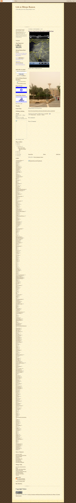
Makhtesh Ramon (19, 320)
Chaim (17, 217)
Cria (16, 227)
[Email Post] (49, 113)
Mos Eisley (18, 333)
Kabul (17, 305)
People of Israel (18, 361)
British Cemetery (18, 200)
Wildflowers (18, 435)
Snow (17, 406)
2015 (18, 144)
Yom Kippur (18, 446)
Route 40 (17, 390)
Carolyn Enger (18, 210)
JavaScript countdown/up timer (21, 471)
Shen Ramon (18, 403)
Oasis (17, 345)
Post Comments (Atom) (38, 157)
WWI (17, 441)
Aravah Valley (18, 172)
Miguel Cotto (18, 329)
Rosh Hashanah (18, 387)
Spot (16, 410)
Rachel (17, 373)
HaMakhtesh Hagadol (19, 277)
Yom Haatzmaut (18, 443)
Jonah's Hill (18, 302)
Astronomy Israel (19, 176)
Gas (16, 265)
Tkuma (17, 424)
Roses (17, 384)
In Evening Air (18, 294)
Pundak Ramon (18, 366)
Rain (16, 374)
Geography (18, 269)
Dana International (19, 228)
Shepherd (17, 404)
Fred (16, 264)
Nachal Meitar (18, 337)
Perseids (17, 363)
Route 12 (17, 389)
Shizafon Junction (19, 405)
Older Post (58, 154)
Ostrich (17, 351)
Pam (16, 357)
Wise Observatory (19, 439)
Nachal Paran (18, 338)
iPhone (17, 296)
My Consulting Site (19, 458)
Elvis (16, 249)
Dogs (17, 234)
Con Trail (17, 225)
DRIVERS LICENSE (19, 237)
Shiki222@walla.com (19, 62)
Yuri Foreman (18, 448)
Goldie (17, 273)
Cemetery (17, 213)
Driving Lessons (18, 239)
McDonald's (18, 324)
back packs (18, 180)
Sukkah (17, 413)
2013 (18, 151)
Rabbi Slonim (18, 369)
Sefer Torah (18, 398)
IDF (16, 293)
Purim (17, 367)
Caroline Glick (18, 209)
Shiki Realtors (21, 57)
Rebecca (17, 379)
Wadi (17, 432)
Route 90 (17, 391)
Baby (17, 178)
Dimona (17, 230)
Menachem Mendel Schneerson (21, 325)
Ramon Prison (18, 376)
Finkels (17, 257)
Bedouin (17, 187)
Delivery (17, 229)
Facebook (17, 255)
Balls (16, 181)
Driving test (18, 240)
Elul (16, 248)
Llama (17, 315)
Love (17, 316)
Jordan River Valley (19, 303)
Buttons (17, 205)
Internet (17, 295)
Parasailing (17, 359)
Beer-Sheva (18, 188)
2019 (18, 143)
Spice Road (18, 409)
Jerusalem (17, 300)
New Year (17, 344)
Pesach (17, 365)
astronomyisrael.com (19, 32)
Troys (17, 426)
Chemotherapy (18, 221)
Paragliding (18, 358)
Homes (17, 288)
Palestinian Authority (19, 354)
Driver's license (18, 236)
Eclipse (17, 243)
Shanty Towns (18, 400)
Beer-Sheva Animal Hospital (20, 189)
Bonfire (17, 197)
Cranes (17, 226)
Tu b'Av (17, 427)
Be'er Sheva (18, 185)
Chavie (17, 220)
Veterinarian (18, 429)
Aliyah (17, 162)
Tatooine (17, 420)
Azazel (17, 177)
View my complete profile (20, 481)
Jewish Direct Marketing (20, 462)
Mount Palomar (18, 335)
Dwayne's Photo (18, 242)
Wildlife (17, 436)
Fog (16, 262)
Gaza (16, 266)
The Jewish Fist (18, 459)
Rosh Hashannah (18, 388)
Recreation (17, 380)
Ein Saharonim (18, 246)
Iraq (16, 298)
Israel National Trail (19, 299)
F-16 (16, 254)
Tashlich (17, 419)
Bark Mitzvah (18, 183)
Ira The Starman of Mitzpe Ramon (21, 479)
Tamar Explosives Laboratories (21, 417)
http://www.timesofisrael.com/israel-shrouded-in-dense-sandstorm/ (41, 110)
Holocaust (17, 287)
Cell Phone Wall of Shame (20, 211)
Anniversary (18, 166)
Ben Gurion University (20, 190)
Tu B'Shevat (18, 428)
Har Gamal (17, 281)
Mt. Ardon (17, 336)
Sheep (17, 402)
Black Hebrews (18, 193)
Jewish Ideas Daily (19, 456)
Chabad (17, 214)
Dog (16, 233)
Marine (17, 322)
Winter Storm (18, 437)
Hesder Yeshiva (18, 285)
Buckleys (17, 203)
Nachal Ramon (18, 339)
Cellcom (17, 212)
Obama (17, 346)
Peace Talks (18, 360)
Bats (16, 184)
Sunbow (17, 414)
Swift (17, 416)
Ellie (16, 247)
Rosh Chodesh (18, 385)
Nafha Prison (18, 340)
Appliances (18, 170)
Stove (17, 412)
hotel (16, 289)
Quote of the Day (19, 368)
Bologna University (19, 196)
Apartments (18, 168)
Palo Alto (17, 355)
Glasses (17, 271)
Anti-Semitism (18, 167)
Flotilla (17, 259)
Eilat (16, 244)
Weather (17, 434)
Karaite (17, 306)
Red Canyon (18, 381)
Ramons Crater (18, 377)
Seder (17, 397)
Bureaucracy (18, 204)
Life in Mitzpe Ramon (25, 6)
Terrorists (17, 421)
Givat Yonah (18, 270)
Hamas (17, 279)
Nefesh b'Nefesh (18, 342)
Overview (17, 352)
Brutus (17, 202)
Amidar (17, 165)
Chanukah (17, 219)
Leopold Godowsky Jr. (20, 311)
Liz (16, 314)
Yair (16, 442)
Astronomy (18, 175)
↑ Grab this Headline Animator (21, 83)
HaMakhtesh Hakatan (19, 278)
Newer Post (30, 154)
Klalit (17, 307)
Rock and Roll (18, 383)
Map (16, 321)
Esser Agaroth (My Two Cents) (21, 455)
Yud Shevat (18, 447)
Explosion (17, 252)
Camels (17, 207)
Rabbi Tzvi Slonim (19, 372)
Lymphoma (18, 317)
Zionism (17, 449)
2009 (18, 155)
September (20, 146)
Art (16, 173)
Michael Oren (18, 328)
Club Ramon (18, 224)
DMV (17, 232)
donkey (17, 235)
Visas (17, 431)
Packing (17, 353)
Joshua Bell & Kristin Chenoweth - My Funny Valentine (20, 473)
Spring (17, 411)
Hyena (17, 291)
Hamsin (17, 280)
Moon (17, 332)
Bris (16, 199)
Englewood (18, 250)
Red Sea (17, 382)
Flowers (17, 261)
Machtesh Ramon (19, 318)
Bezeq (17, 191)
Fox (16, 263)
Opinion (17, 348)
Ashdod (17, 174)
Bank (17, 182)
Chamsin (17, 218)
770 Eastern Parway (19, 160)
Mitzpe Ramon (18, 331)
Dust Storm (18, 241)
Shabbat (17, 399)
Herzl (17, 284)
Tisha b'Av (17, 423)
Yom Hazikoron (18, 444)
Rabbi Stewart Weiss (19, 370)
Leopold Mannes (19, 313)
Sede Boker (18, 396)
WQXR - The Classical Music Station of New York (21, 470)
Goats (17, 272)
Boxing (17, 198)
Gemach (17, 267)
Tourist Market (18, 425)
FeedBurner (24, 75)
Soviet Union (18, 407)
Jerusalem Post (18, 301)
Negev (17, 343)
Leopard (17, 310)
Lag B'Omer (18, 309)
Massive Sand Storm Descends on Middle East (22, 149)
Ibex (16, 292)
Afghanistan (18, 161)
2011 (18, 152)
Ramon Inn (18, 375)
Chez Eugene (18, 222)
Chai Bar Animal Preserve (20, 215)
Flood (17, 258)
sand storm (17, 394)
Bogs (16, 195)
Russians (17, 392)
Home (44, 154)
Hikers (17, 286)
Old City (17, 347)
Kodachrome (18, 308)
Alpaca (17, 163)
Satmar (17, 395)
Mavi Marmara (18, 323)
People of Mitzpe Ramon (20, 362)
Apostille (17, 169)
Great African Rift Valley (20, 274)
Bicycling (17, 192)
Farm (17, 256)
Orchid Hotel (18, 350)
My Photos (17, 457)
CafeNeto (17, 206)
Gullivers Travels (19, 276)
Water (17, 433)
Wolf (16, 440)
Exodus (17, 251)
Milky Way (18, 330)
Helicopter (17, 283)
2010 (18, 154)
